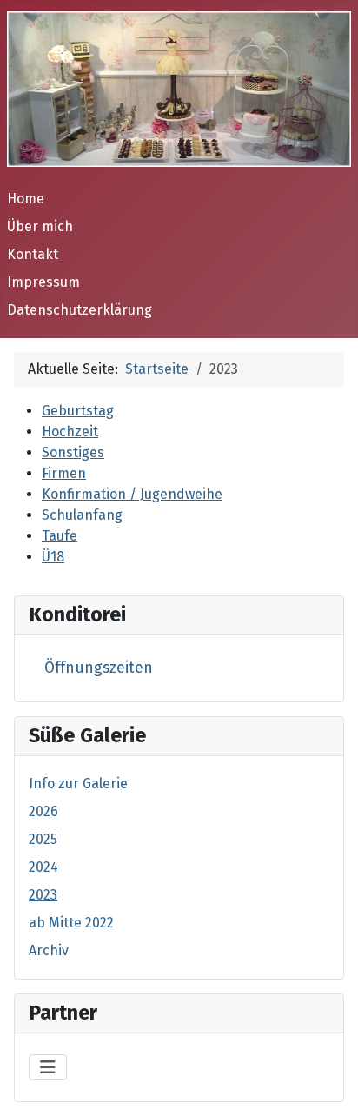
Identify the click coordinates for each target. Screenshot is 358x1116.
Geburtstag (78, 410)
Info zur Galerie (78, 783)
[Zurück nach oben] (327, 1084)
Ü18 (53, 556)
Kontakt (32, 254)
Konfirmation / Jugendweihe (132, 494)
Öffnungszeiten (98, 668)
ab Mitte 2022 (71, 922)
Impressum (43, 282)
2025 (43, 839)
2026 (43, 811)
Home (25, 198)
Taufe (59, 536)
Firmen (64, 473)
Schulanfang (82, 515)
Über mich (40, 226)
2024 (43, 867)
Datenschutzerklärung (79, 310)
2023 (43, 895)
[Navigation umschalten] (48, 1067)
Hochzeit (70, 431)
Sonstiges (73, 452)
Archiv (49, 950)
